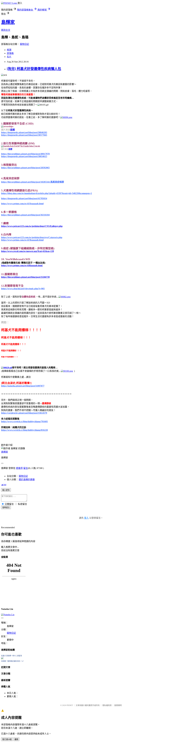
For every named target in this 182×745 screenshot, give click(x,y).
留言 (25, 468)
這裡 (12, 129)
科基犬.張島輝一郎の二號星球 (11, 656)
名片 (9, 56)
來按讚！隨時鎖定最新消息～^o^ (12, 661)
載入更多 (6, 490)
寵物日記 (24, 44)
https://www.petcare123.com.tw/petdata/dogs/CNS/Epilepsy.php (32, 226)
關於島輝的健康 (27, 479)
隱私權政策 (107, 705)
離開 (16, 739)
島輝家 (8, 22)
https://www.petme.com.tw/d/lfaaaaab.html (22, 265)
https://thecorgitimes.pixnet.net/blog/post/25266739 (25, 277)
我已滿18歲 (7, 739)
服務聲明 (118, 705)
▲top (3, 484)
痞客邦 (19, 468)
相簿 (9, 50)
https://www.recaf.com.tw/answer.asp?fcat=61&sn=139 (27, 251)
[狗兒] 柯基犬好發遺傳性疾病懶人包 (34, 69)
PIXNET (70, 705)
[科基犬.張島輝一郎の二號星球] (2, 658)
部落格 (10, 53)
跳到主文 (5, 30)
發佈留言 (6, 507)
